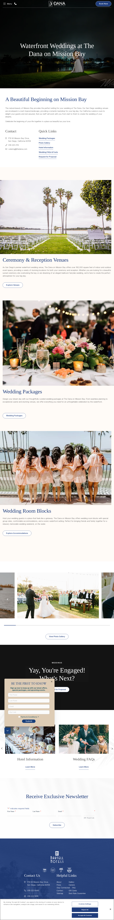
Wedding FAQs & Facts (48, 152)
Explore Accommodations (17, 533)
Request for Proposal (47, 157)
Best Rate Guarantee (77, 893)
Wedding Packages (47, 138)
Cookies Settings (85, 904)
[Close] (110, 909)
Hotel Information (46, 147)
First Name (11, 811)
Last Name (37, 811)
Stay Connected (63, 888)
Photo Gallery (44, 143)
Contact (60, 890)
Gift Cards (73, 890)
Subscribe (57, 825)
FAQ (73, 888)
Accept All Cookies (85, 915)
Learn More (30, 767)
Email (60, 811)
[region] (57, 909)
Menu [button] (9, 4)
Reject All (84, 910)
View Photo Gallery (57, 636)
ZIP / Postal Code (89, 818)
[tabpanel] (58, 595)
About (59, 882)
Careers (72, 885)
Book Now (103, 4)
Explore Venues (12, 285)
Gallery (71, 882)
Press (59, 885)
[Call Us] (15, 3)
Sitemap (60, 893)
